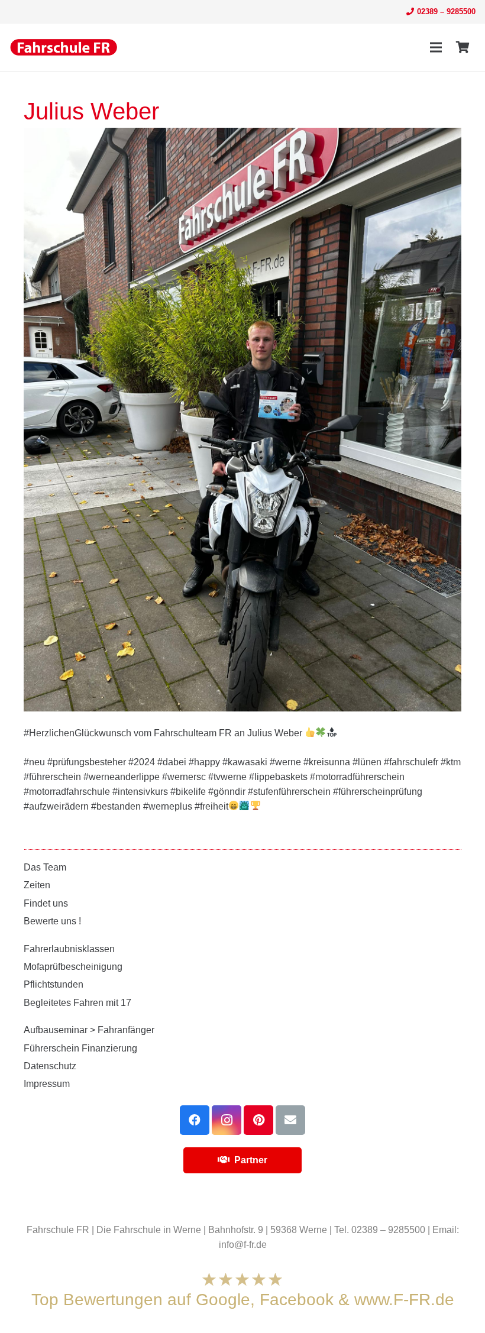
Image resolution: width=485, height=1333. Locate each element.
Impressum (47, 1084)
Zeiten (37, 885)
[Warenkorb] (463, 47)
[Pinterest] (258, 1120)
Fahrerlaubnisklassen (69, 949)
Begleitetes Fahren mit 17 (77, 1003)
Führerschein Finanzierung (80, 1048)
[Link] (63, 47)
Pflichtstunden (53, 984)
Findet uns (46, 903)
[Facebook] (194, 1120)
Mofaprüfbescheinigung (73, 967)
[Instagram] (226, 1120)
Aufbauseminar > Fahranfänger (89, 1030)
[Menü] (436, 47)
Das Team (45, 867)
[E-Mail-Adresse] (290, 1120)
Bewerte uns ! (52, 921)
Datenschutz (50, 1066)
